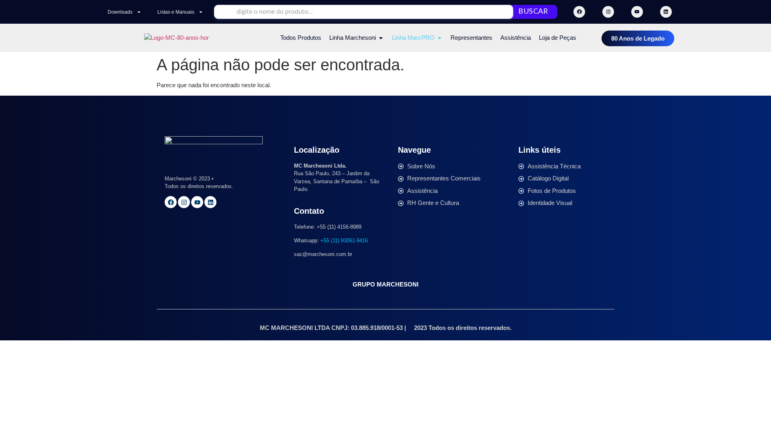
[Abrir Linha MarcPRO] (439, 38)
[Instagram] (608, 12)
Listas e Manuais (175, 12)
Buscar (533, 11)
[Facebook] (579, 12)
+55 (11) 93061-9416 (344, 240)
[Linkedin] (666, 12)
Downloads (120, 12)
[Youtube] (637, 12)
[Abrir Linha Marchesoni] (381, 38)
